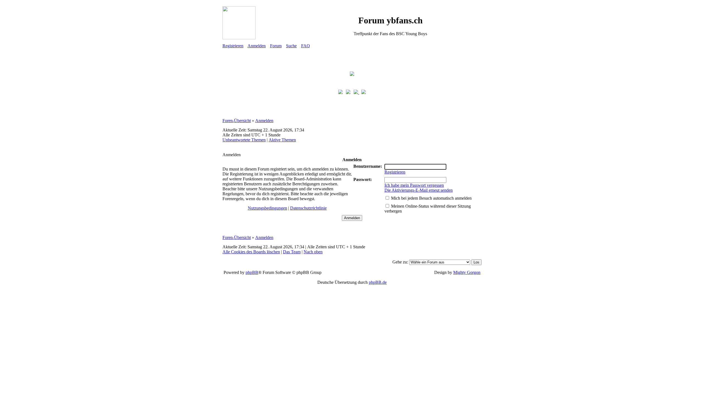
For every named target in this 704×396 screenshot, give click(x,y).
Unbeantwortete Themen (244, 140)
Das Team (292, 251)
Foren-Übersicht (236, 120)
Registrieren (232, 45)
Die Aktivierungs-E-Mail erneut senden (418, 190)
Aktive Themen (282, 140)
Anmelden (257, 45)
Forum (276, 45)
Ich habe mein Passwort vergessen (414, 185)
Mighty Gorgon (466, 272)
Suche (291, 45)
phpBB (252, 272)
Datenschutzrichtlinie (308, 208)
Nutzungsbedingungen (267, 208)
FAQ (305, 45)
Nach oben (313, 251)
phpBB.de (378, 282)
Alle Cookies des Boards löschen (251, 251)
